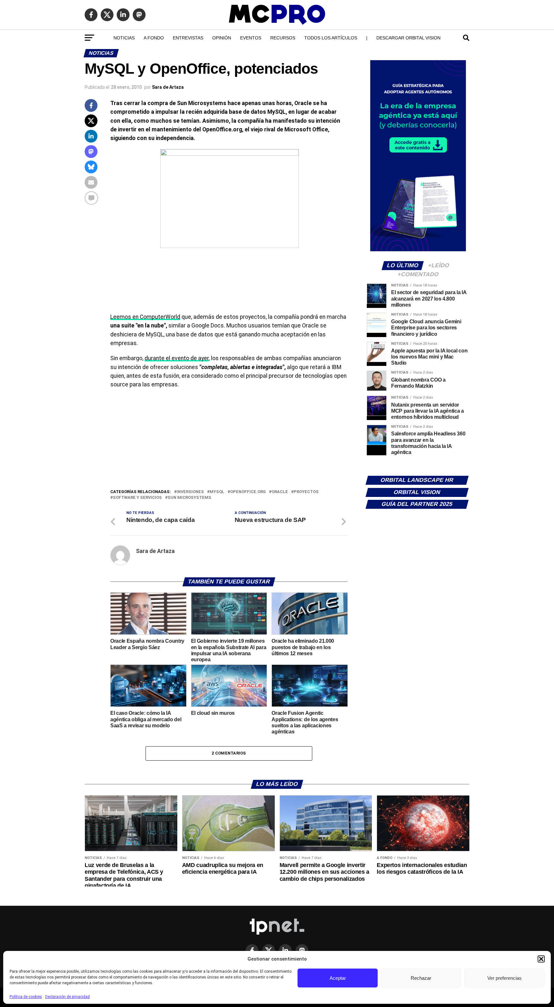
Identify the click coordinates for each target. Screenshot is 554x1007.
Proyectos (306, 492)
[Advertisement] (229, 440)
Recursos (282, 37)
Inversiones (190, 492)
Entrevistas (188, 37)
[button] (541, 959)
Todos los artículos (330, 37)
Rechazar (421, 978)
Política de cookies (26, 997)
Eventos (250, 37)
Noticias (124, 37)
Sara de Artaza (168, 87)
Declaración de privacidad (67, 997)
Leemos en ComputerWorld (145, 317)
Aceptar (338, 978)
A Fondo (154, 37)
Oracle (280, 492)
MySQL (217, 492)
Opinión (221, 37)
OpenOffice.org (248, 492)
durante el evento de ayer (177, 358)
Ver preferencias (504, 978)
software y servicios (137, 498)
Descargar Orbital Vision (408, 37)
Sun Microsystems (189, 498)
